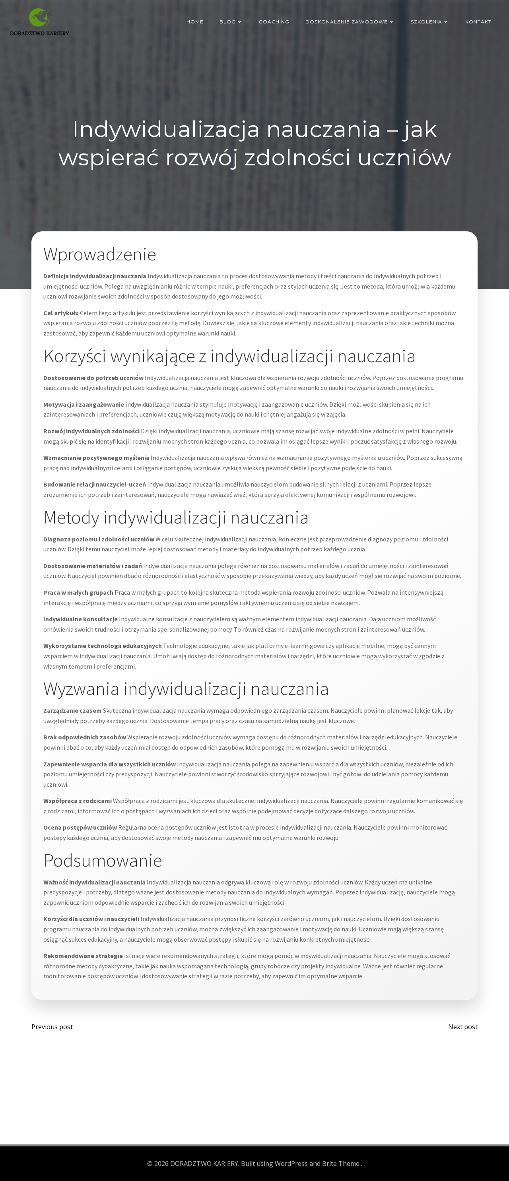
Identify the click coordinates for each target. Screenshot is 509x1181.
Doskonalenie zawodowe (346, 22)
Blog (228, 22)
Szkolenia (426, 22)
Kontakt (478, 22)
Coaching (274, 22)
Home (195, 22)
